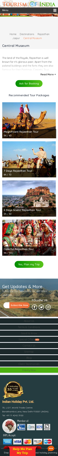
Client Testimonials (29, 363)
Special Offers (27, 339)
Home (13, 34)
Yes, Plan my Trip (29, 264)
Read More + (48, 74)
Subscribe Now (19, 305)
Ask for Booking (29, 83)
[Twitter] (41, 307)
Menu (5, 10)
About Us (29, 320)
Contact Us (29, 345)
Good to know (29, 333)
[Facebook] (34, 307)
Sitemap (29, 351)
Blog (29, 357)
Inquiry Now (29, 370)
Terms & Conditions (29, 327)
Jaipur (16, 38)
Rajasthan (44, 34)
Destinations (27, 34)
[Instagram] (48, 307)
